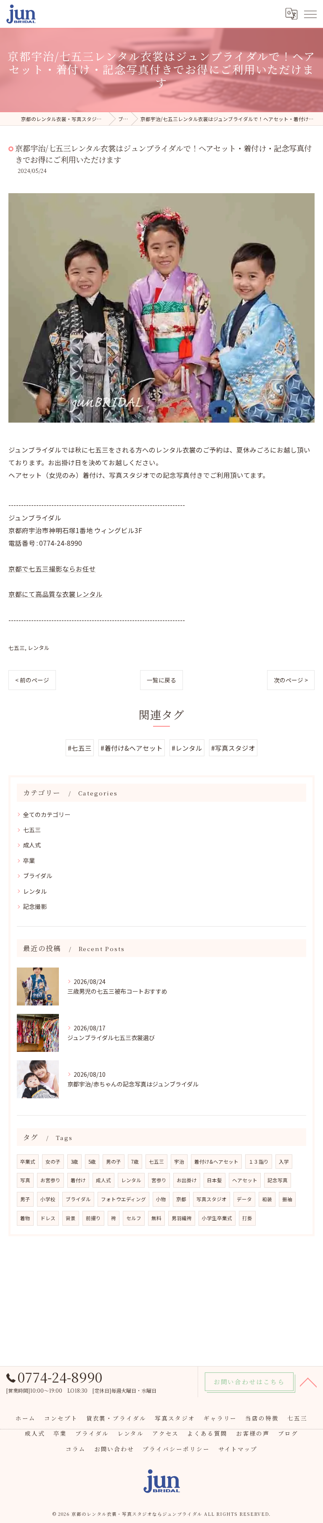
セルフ (133, 1218)
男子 (25, 1199)
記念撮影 (35, 906)
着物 (25, 1218)
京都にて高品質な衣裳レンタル (55, 593)
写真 (25, 1180)
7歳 (135, 1161)
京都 (181, 1199)
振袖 (287, 1199)
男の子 (113, 1161)
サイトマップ (238, 1449)
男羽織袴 (182, 1218)
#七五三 (80, 747)
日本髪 (214, 1180)
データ (244, 1199)
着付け (78, 1180)
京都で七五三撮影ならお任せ (52, 568)
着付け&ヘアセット (216, 1161)
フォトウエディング (123, 1199)
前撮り (93, 1218)
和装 (267, 1199)
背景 (71, 1218)
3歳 (74, 1161)
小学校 (48, 1199)
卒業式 (27, 1161)
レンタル (39, 648)
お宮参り (50, 1180)
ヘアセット (244, 1180)
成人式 (32, 845)
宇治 (179, 1161)
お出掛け (187, 1180)
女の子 (53, 1161)
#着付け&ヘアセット (132, 747)
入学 (284, 1161)
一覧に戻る (161, 680)
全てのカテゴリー (46, 814)
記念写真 (277, 1180)
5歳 (92, 1161)
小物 (161, 1199)
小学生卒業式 (217, 1218)
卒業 (29, 860)
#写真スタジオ (233, 747)
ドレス (48, 1218)
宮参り (159, 1180)
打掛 (247, 1218)
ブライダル (37, 875)
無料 (156, 1218)
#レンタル (187, 747)
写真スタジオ (211, 1199)
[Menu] (310, 13)
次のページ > (291, 680)
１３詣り (259, 1161)
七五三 (16, 648)
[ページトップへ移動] (308, 1381)
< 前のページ (32, 680)
